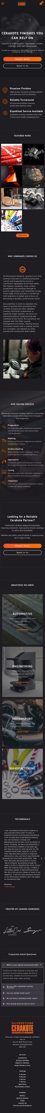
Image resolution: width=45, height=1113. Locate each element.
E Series (22, 1074)
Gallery (22, 1096)
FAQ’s (22, 1101)
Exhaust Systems (22, 1060)
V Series (22, 1082)
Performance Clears (22, 1087)
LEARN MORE (22, 630)
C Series (22, 1079)
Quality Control (23, 1098)
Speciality (22, 1084)
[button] (3, 858)
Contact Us (22, 1103)
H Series (22, 1077)
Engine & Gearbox (22, 1063)
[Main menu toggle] (2, 3)
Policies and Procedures (22, 1105)
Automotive (22, 1058)
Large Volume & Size (23, 1065)
